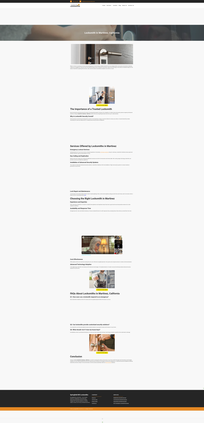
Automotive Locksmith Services (120, 401)
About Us (94, 397)
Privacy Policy (95, 401)
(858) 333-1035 (75, 1)
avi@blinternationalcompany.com (88, 1)
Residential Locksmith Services (119, 397)
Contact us (94, 403)
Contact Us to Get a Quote (102, 105)
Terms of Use (94, 399)
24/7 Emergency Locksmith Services (121, 403)
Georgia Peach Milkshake (90, 237)
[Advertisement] (102, 16)
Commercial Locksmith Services (120, 399)
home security (108, 362)
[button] (102, 105)
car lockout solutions (104, 152)
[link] (83, 237)
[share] (112, 237)
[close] (102, 418)
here (85, 195)
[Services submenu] (111, 5)
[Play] (118, 246)
